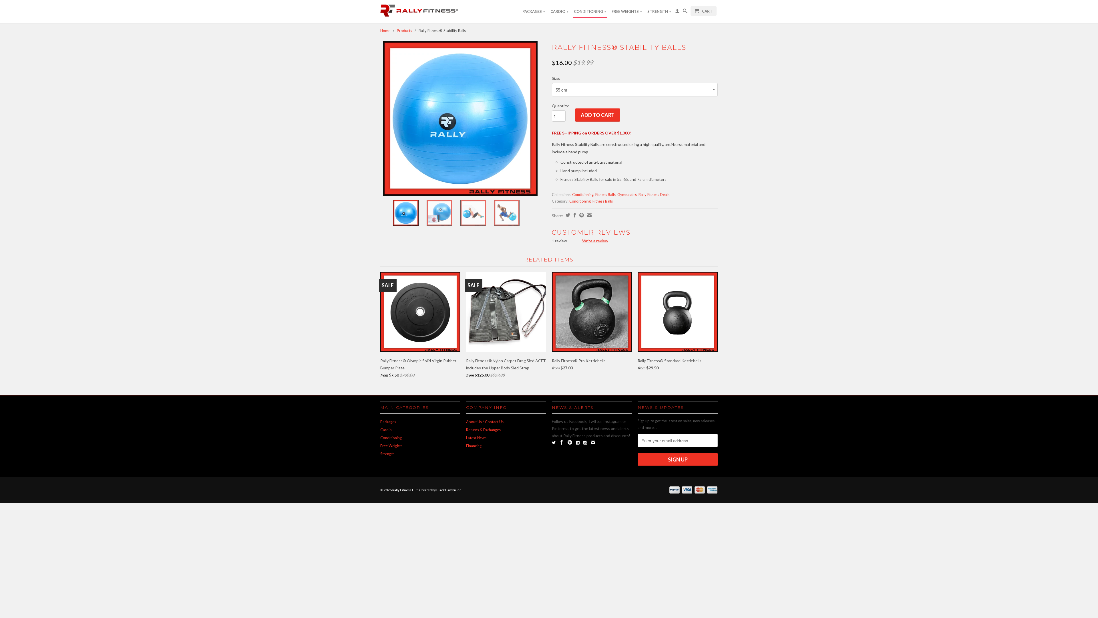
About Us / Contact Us (485, 421)
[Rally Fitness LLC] (420, 11)
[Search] (685, 12)
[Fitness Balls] (460, 118)
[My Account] (677, 12)
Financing (474, 445)
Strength (659, 11)
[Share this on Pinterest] (581, 215)
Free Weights (627, 11)
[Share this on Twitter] (567, 215)
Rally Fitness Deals (653, 194)
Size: (556, 78)
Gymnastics (627, 194)
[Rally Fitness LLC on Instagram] (585, 443)
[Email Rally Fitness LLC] (593, 442)
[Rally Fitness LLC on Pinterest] (570, 442)
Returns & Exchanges (483, 429)
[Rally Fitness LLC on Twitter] (554, 443)
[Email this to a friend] (589, 215)
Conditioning (590, 11)
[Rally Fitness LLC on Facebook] (561, 442)
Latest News (476, 437)
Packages (533, 11)
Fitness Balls (605, 194)
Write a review (595, 240)
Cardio (559, 11)
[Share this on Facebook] (574, 215)
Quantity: (560, 105)
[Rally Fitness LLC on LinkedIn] (578, 443)
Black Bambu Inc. (449, 490)
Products (404, 30)
